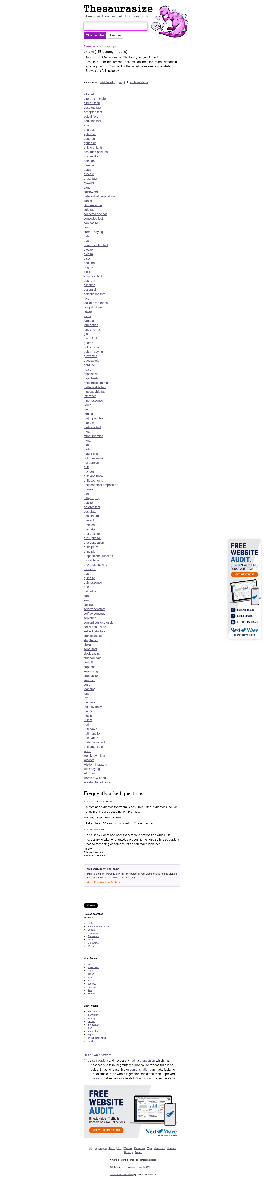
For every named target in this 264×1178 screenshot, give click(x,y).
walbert (91, 993)
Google (91, 929)
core (87, 227)
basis (87, 169)
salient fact (91, 591)
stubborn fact (92, 658)
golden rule (91, 347)
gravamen (90, 356)
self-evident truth (95, 613)
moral (87, 440)
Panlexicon (93, 932)
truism (88, 720)
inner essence (93, 400)
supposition (92, 675)
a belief (89, 94)
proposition (147, 1060)
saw (86, 600)
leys (90, 977)
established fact (94, 294)
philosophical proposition (101, 484)
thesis (88, 715)
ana (86, 125)
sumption (90, 662)
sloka (87, 644)
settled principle (94, 631)
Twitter (91, 939)
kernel (88, 405)
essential (90, 289)
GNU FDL (151, 1167)
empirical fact (93, 276)
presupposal (92, 538)
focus (87, 316)
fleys (90, 990)
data (87, 236)
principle (89, 551)
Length (122, 82)
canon (88, 187)
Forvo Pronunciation (98, 926)
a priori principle (95, 98)
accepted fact (93, 112)
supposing (91, 671)
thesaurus (93, 1014)
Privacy (128, 1152)
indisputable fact (95, 387)
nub (86, 467)
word (90, 1041)
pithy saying (92, 498)
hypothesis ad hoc (96, 382)
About (112, 1148)
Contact (171, 1148)
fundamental (92, 329)
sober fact (90, 649)
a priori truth (92, 103)
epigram (89, 280)
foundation (91, 325)
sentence (90, 618)
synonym (92, 1018)
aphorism (90, 134)
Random (134, 82)
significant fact (93, 635)
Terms (138, 1152)
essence (89, 285)
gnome (88, 342)
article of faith (93, 147)
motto (87, 449)
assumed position (96, 152)
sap (86, 595)
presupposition (94, 542)
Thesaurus (93, 936)
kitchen (91, 1021)
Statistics (159, 1148)
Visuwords (93, 942)
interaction (93, 1031)
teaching (89, 689)
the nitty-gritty (93, 706)
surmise (89, 680)
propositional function (98, 555)
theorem (89, 711)
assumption (92, 156)
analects (89, 129)
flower (88, 311)
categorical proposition (99, 196)
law (86, 409)
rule (86, 587)
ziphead (92, 986)
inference (90, 396)
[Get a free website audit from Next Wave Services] (132, 1111)
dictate (88, 249)
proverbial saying (95, 564)
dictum (88, 254)
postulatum (91, 516)
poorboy (92, 983)
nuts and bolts (93, 476)
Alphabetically (107, 82)
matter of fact (92, 427)
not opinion (91, 462)
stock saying (92, 653)
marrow (89, 422)
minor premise (93, 436)
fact (86, 298)
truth (87, 724)
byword (89, 183)
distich (88, 258)
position (89, 502)
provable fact (92, 560)
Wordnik (92, 946)
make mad (93, 967)
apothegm (90, 138)
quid (87, 573)
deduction (144, 1078)
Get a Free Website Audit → (103, 882)
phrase (88, 489)
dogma (88, 267)
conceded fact (93, 218)
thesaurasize (94, 1011)
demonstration (139, 1069)
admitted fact (92, 120)
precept (89, 520)
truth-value (91, 737)
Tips (149, 1148)
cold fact (89, 209)
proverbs (90, 569)
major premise (93, 418)
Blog (119, 1148)
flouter (91, 980)
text (86, 698)
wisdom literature (95, 764)
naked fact (91, 453)
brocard (89, 174)
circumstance (93, 205)
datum (88, 240)
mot (86, 445)
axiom (91, 964)
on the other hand (97, 1037)
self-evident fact (94, 609)
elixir (87, 271)
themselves (94, 1024)
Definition (143, 82)
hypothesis (91, 378)
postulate (90, 511)
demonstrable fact (96, 245)
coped (91, 973)
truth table (90, 729)
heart (87, 369)
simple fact (91, 640)
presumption (92, 533)
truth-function (92, 733)
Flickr (90, 923)
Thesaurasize (91, 46)
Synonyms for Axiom (119, 8)
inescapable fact (95, 391)
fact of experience (96, 302)
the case (89, 702)
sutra (87, 684)
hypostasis (91, 374)
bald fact (89, 160)
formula (89, 320)
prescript (89, 529)
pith (86, 493)
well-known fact (94, 755)
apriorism (90, 143)
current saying (93, 231)
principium (91, 547)
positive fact (92, 507)
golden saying (93, 351)
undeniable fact (94, 742)
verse (87, 751)
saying (88, 604)
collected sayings (95, 214)
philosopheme (93, 480)
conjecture (91, 223)
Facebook (139, 1148)
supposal (90, 666)
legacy (91, 1034)
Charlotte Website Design (122, 1174)
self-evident (100, 1060)
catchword (91, 192)
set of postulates (95, 627)
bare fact (89, 165)
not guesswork (94, 458)
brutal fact (90, 178)
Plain (90, 970)
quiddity (89, 578)
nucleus (89, 471)
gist (86, 334)
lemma (88, 413)
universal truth (93, 746)
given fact (90, 338)
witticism (89, 773)
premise (89, 524)
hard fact (89, 365)
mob (90, 1027)
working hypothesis (97, 782)
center (88, 200)
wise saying (92, 769)
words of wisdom (95, 777)
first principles (93, 307)
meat (87, 431)
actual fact (91, 116)
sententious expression (99, 622)
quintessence (93, 582)
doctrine (89, 263)
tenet (87, 693)
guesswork (91, 360)
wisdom (89, 760)
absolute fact (92, 107)
